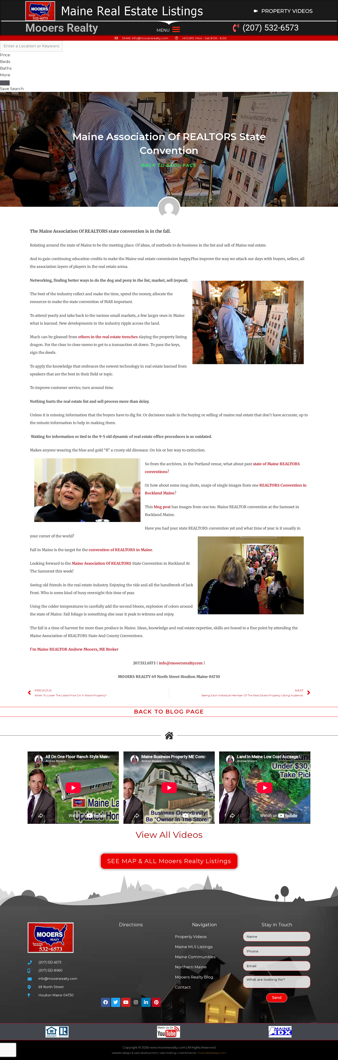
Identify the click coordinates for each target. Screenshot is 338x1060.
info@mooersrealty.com (181, 663)
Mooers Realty (61, 27)
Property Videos (191, 936)
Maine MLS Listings (194, 946)
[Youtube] (125, 1002)
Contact (183, 987)
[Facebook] (105, 1002)
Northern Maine (191, 967)
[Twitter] (115, 1002)
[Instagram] (135, 1002)
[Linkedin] (146, 1002)
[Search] (5, 82)
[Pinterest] (156, 1002)
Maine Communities (195, 957)
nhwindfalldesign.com (211, 1052)
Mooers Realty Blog (194, 977)
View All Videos (169, 834)
